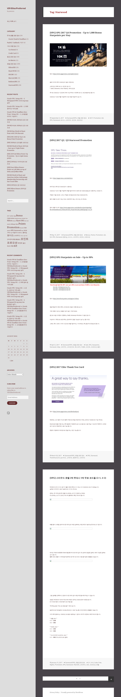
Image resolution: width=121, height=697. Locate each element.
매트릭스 (20, 232)
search (8, 230)
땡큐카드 (76, 458)
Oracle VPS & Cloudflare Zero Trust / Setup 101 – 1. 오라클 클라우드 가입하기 (17, 114)
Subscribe (12, 403)
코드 (87, 665)
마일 (11, 232)
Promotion (13, 227)
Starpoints (95, 345)
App (15, 216)
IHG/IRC (11, 74)
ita (25, 221)
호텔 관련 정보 (11, 64)
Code (96, 663)
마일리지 (15, 232)
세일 (58, 347)
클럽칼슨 (17, 239)
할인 (24, 243)
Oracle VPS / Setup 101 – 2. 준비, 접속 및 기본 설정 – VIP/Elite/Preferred (17, 290)
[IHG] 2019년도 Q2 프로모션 (16, 185)
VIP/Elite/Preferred (16, 8)
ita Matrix (12, 60)
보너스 (10, 235)
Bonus (19, 215)
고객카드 (69, 458)
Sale (25, 228)
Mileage (13, 224)
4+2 (92, 663)
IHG (22, 220)
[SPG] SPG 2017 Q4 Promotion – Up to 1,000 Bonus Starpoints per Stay (76, 34)
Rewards (22, 227)
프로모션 (12, 242)
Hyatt (18, 220)
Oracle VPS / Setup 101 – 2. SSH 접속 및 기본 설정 (17, 282)
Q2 (105, 235)
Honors (14, 220)
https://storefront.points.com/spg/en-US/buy (66, 298)
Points (22, 223)
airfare (11, 216)
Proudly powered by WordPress (72, 692)
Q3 (51, 237)
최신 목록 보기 (11, 21)
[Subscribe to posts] (8, 413)
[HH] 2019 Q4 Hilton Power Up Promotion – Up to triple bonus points (17, 156)
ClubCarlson (10, 218)
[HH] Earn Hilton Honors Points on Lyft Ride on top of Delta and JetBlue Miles (16, 169)
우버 (26, 235)
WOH (25, 230)
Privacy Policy (54, 692)
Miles (17, 224)
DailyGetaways (18, 218)
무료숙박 (76, 665)
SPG (12, 230)
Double (23, 218)
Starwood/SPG (13, 85)
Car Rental (12, 50)
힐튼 (15, 246)
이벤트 (83, 347)
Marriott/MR (13, 78)
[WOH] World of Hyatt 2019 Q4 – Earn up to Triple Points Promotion (17, 148)
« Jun (11, 361)
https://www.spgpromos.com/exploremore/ (65, 74)
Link (27, 220)
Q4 (102, 118)
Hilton (9, 220)
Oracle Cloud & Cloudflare (17, 39)
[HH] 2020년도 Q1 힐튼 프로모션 (17, 142)
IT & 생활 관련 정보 (13, 35)
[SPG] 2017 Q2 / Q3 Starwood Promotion (71, 140)
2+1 (89, 663)
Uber (22, 230)
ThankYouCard (55, 458)
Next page (111, 679)
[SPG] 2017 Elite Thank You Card (67, 367)
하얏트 (20, 243)
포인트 (24, 238)
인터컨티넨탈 (11, 239)
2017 (8, 216)
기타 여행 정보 (11, 46)
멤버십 (25, 232)
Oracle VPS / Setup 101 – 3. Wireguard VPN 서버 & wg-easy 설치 (17, 101)
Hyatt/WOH (12, 71)
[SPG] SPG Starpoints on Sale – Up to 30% (71, 257)
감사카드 (63, 458)
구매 (8, 232)
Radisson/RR (13, 82)
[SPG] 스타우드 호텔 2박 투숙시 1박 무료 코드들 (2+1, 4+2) (78, 477)
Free (27, 218)
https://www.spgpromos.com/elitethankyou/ (66, 411)
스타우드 (17, 235)
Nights (52, 665)
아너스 (22, 235)
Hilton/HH (12, 67)
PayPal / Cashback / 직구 (15, 43)
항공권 (9, 246)
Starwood (17, 230)
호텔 (12, 246)
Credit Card (12, 53)
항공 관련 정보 (11, 57)
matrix (9, 224)
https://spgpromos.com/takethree (63, 178)
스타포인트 (70, 347)
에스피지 (77, 347)
